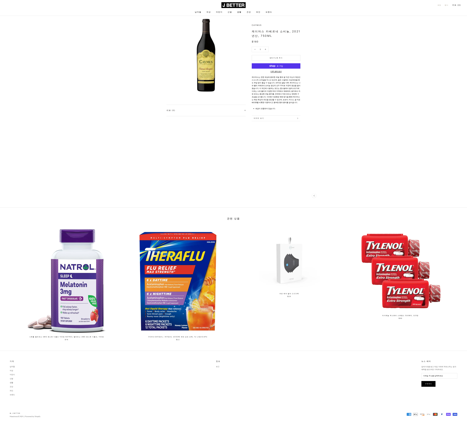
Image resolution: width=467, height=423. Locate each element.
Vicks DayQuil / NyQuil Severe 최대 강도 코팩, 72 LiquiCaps (177, 337)
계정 (439, 5)
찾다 (446, 5)
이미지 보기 (259, 118)
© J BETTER (15, 413)
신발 (230, 12)
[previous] (7, 282)
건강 (249, 12)
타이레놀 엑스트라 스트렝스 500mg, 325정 (400, 315)
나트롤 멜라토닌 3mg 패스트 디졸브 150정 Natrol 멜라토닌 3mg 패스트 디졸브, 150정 (66, 337)
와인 (258, 12)
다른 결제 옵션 (276, 71)
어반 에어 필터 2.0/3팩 (289, 293)
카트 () (456, 5)
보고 (217, 366)
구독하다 (428, 384)
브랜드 (269, 12)
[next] (459, 282)
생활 (239, 12)
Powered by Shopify (32, 416)
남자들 (198, 12)
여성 (209, 12)
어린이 (219, 12)
